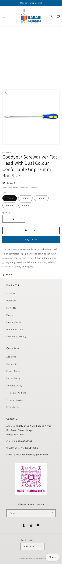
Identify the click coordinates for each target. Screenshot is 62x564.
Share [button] (9, 274)
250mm (10, 205)
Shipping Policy (14, 385)
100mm (10, 198)
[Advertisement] (31, 57)
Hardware (11, 300)
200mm (41, 198)
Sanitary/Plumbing (16, 336)
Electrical (11, 307)
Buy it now (31, 239)
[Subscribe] (51, 513)
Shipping (16, 187)
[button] (3, 16)
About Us (11, 356)
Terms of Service (14, 399)
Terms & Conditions (16, 392)
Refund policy (13, 407)
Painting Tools (13, 322)
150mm (25, 198)
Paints (9, 314)
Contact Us (12, 363)
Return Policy (13, 378)
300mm (26, 205)
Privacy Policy (13, 371)
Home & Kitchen (14, 329)
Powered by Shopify (39, 558)
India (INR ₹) (29, 546)
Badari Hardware (26, 558)
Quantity (6, 212)
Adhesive (11, 293)
